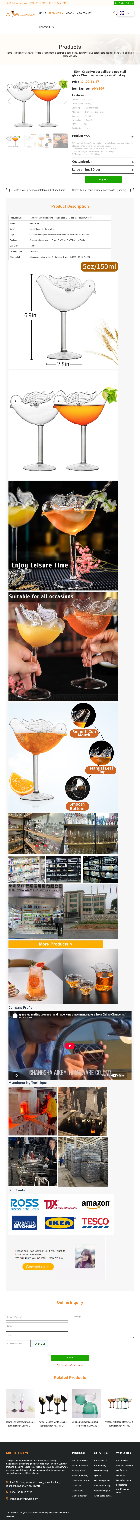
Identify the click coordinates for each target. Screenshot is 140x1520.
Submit (70, 1357)
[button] (65, 101)
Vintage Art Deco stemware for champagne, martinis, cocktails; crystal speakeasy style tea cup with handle (119, 1422)
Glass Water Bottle (81, 1480)
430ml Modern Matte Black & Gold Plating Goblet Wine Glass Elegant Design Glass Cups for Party (53, 1422)
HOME (42, 13)
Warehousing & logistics (103, 1490)
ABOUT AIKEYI (85, 13)
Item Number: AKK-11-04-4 (53, 1425)
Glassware (29, 53)
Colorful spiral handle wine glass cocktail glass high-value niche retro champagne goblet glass (100, 190)
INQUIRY (103, 179)
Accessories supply (103, 1485)
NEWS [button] (69, 13)
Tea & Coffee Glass (81, 1465)
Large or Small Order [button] (86, 169)
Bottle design (100, 1465)
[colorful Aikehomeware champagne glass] (20, 1403)
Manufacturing (101, 1470)
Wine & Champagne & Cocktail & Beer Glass (81, 1475)
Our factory (121, 1470)
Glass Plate (77, 1490)
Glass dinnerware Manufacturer (125, 1465)
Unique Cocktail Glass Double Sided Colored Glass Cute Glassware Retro (86, 1422)
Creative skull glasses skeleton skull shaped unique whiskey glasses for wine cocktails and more (40, 190)
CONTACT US (46, 27)
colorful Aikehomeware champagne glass (20, 1422)
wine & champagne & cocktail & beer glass (57, 53)
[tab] (103, 136)
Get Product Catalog (124, 3)
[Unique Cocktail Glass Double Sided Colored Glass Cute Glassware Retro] (86, 1403)
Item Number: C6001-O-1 (20, 1425)
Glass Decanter (79, 1495)
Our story (120, 1475)
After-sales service (103, 1495)
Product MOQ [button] (81, 135)
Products (18, 53)
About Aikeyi (122, 1460)
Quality (97, 1475)
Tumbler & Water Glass (81, 1460)
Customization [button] (82, 161)
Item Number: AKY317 (119, 1425)
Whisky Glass (78, 1470)
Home (9, 53)
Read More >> (33, 1473)
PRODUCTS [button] (55, 13)
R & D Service (100, 1460)
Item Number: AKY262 (86, 1425)
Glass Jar (76, 1485)
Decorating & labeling (103, 1480)
